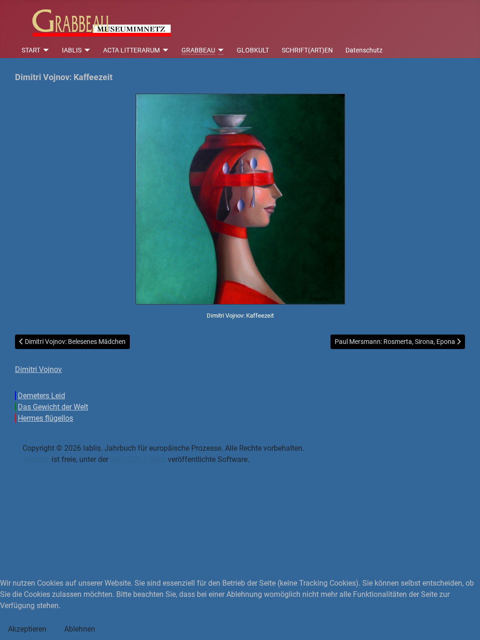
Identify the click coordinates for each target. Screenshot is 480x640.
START (31, 50)
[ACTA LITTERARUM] (164, 50)
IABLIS (72, 50)
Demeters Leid (41, 395)
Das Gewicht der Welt (53, 406)
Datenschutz (363, 50)
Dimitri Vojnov (38, 369)
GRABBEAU (198, 50)
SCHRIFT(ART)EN (307, 50)
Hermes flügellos (45, 418)
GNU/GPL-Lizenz (138, 459)
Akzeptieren (27, 629)
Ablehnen (79, 629)
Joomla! (36, 459)
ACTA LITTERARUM (131, 50)
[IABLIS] (86, 50)
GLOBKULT (253, 50)
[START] (44, 50)
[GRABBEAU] (219, 50)
